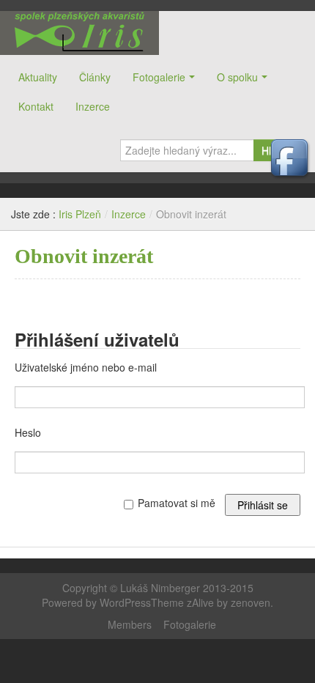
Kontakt (35, 106)
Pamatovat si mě (176, 502)
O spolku (237, 77)
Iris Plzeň (79, 33)
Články (95, 77)
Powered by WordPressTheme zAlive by (136, 602)
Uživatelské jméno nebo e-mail (86, 367)
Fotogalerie (159, 77)
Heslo (28, 432)
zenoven (250, 602)
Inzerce (92, 106)
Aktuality (37, 77)
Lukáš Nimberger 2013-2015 (186, 587)
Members (130, 624)
